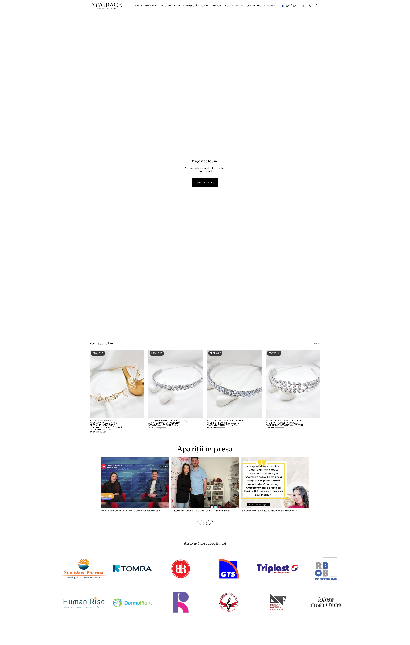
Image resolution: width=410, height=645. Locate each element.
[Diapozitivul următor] (139, 383)
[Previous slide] (200, 523)
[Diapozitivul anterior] (94, 383)
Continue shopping (205, 182)
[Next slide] (209, 523)
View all (316, 343)
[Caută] (303, 5)
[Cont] (309, 5)
